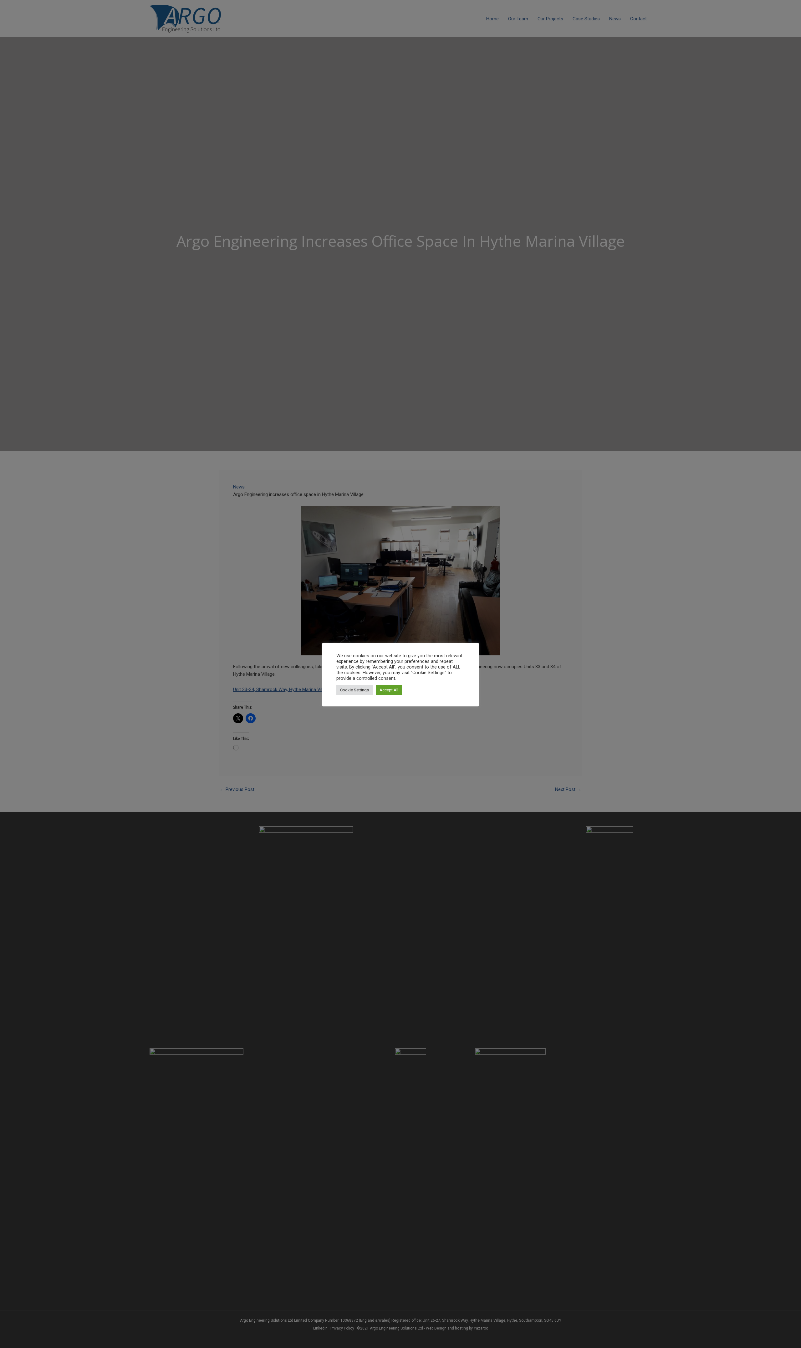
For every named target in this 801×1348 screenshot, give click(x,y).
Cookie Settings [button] (354, 690)
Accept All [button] (389, 690)
